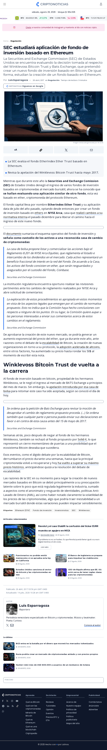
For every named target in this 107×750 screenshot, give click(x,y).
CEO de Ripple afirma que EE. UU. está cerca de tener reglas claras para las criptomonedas (85, 572)
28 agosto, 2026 (63, 535)
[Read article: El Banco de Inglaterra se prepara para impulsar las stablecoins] (61, 558)
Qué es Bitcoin (33, 702)
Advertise (93, 709)
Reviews (50, 702)
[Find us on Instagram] (12, 701)
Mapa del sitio (73, 723)
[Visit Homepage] (52, 4)
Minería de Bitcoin (31, 714)
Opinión (50, 709)
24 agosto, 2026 (75, 578)
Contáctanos (95, 702)
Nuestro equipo (73, 705)
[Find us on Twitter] (7, 701)
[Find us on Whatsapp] (3, 711)
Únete (28, 27)
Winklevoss (84, 510)
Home (5, 41)
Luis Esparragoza (18, 80)
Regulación (16, 41)
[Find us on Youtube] (17, 701)
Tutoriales (51, 705)
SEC (74, 510)
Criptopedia (31, 733)
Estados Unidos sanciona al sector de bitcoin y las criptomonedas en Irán (33, 572)
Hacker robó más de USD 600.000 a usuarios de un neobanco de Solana (53, 665)
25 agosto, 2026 (23, 578)
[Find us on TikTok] (17, 706)
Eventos (50, 713)
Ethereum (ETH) (22, 510)
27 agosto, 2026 (75, 561)
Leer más (46, 546)
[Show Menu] (4, 4)
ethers (39, 213)
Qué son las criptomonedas (33, 707)
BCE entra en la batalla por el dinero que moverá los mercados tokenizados (55, 643)
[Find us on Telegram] (3, 706)
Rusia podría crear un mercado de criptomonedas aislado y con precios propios (57, 654)
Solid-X (82, 439)
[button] (53, 149)
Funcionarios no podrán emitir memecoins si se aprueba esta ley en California (33, 557)
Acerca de (71, 702)
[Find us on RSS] (13, 706)
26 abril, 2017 (38, 80)
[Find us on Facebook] (2, 701)
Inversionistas (62, 510)
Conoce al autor (92, 625)
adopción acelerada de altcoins (79, 347)
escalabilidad (50, 343)
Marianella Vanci (47, 535)
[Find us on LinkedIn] (8, 706)
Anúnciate (94, 705)
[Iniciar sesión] (101, 4)
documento (13, 234)
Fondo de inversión (42, 510)
